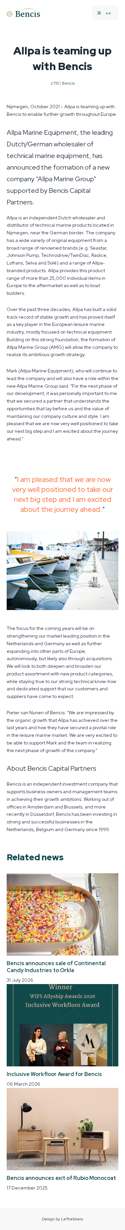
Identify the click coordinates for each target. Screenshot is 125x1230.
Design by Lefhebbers (62, 1219)
